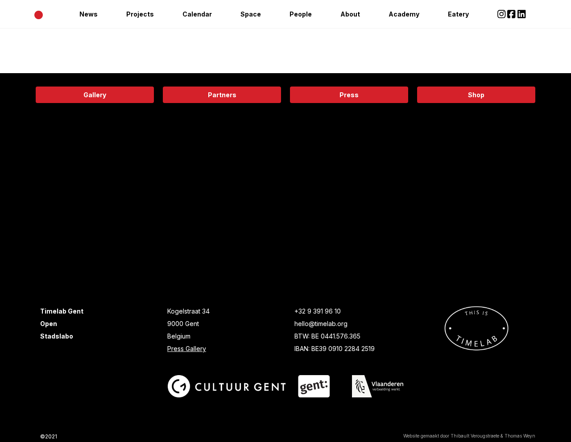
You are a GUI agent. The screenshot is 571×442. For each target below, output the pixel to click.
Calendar (197, 14)
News (88, 14)
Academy (404, 14)
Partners (222, 95)
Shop (476, 95)
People (301, 14)
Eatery (458, 14)
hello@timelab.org (321, 323)
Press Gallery (186, 348)
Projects (140, 14)
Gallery (94, 95)
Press (349, 95)
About (350, 14)
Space (250, 14)
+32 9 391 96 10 (317, 311)
